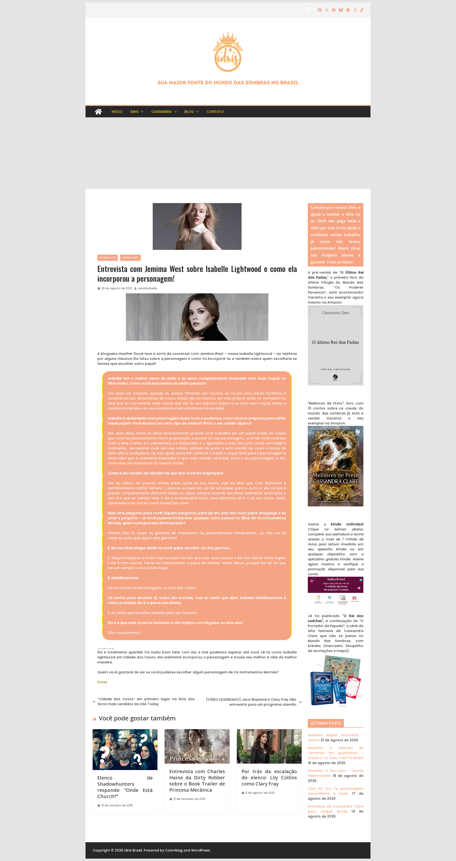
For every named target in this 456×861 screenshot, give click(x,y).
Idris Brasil (133, 850)
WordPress (200, 850)
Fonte (102, 682)
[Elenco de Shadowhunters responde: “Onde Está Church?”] (125, 731)
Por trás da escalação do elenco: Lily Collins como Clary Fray (269, 777)
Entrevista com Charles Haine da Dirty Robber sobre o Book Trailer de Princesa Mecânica (197, 780)
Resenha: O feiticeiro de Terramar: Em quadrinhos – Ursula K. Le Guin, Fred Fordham (335, 753)
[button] (141, 111)
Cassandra (161, 111)
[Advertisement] (228, 153)
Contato (215, 111)
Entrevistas (107, 257)
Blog (189, 111)
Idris (134, 111)
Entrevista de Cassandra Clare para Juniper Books (335, 809)
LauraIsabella (147, 288)
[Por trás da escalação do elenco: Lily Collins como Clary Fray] (269, 731)
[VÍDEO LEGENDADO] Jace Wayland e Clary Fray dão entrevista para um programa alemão (251, 702)
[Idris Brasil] (98, 111)
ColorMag (173, 850)
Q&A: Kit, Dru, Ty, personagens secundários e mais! (335, 791)
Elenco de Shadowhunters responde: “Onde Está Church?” (125, 787)
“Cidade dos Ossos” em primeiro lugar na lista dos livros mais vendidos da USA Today (146, 701)
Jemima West (130, 257)
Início (117, 111)
